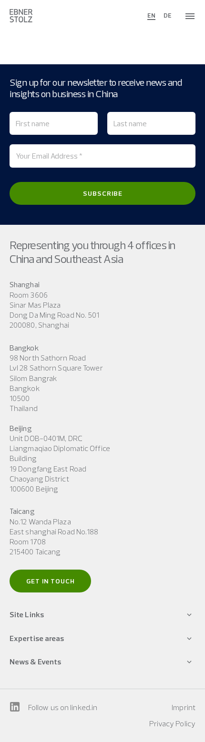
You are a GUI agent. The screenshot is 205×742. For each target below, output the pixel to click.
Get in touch (50, 581)
